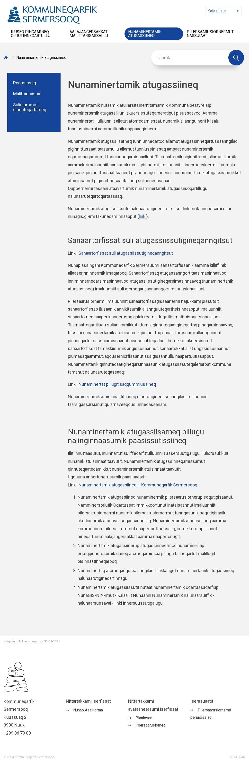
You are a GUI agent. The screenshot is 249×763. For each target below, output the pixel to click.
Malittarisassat (27, 93)
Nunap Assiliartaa (88, 710)
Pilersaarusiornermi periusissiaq (210, 714)
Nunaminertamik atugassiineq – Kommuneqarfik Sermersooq (138, 484)
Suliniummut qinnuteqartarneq (29, 107)
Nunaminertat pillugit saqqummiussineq (117, 384)
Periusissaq (24, 83)
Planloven (143, 718)
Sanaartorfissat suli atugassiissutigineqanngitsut (126, 253)
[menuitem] (36, 33)
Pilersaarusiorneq (150, 725)
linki (142, 216)
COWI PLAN (237, 757)
